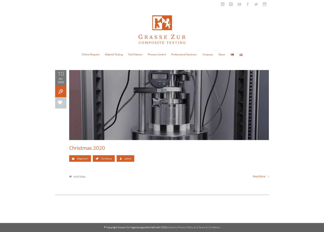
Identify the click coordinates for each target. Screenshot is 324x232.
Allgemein (82, 158)
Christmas (106, 158)
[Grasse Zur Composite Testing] (162, 29)
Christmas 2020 (87, 147)
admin (127, 158)
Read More (259, 176)
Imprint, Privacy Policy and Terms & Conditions (194, 227)
